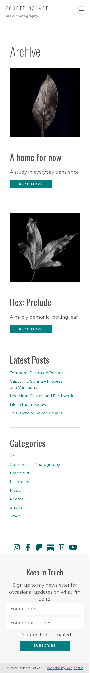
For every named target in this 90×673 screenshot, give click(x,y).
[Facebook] (28, 547)
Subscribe (45, 645)
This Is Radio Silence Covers (36, 413)
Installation (20, 481)
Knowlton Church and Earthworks (42, 395)
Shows (16, 507)
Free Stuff (19, 473)
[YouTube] (73, 547)
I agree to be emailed (47, 635)
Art (13, 455)
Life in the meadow (28, 404)
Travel (16, 516)
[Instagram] (16, 547)
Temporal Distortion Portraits (38, 372)
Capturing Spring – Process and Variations (36, 384)
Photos (17, 499)
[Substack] (50, 547)
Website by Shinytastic (65, 668)
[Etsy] (62, 547)
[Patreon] (39, 547)
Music (15, 490)
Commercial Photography (35, 464)
